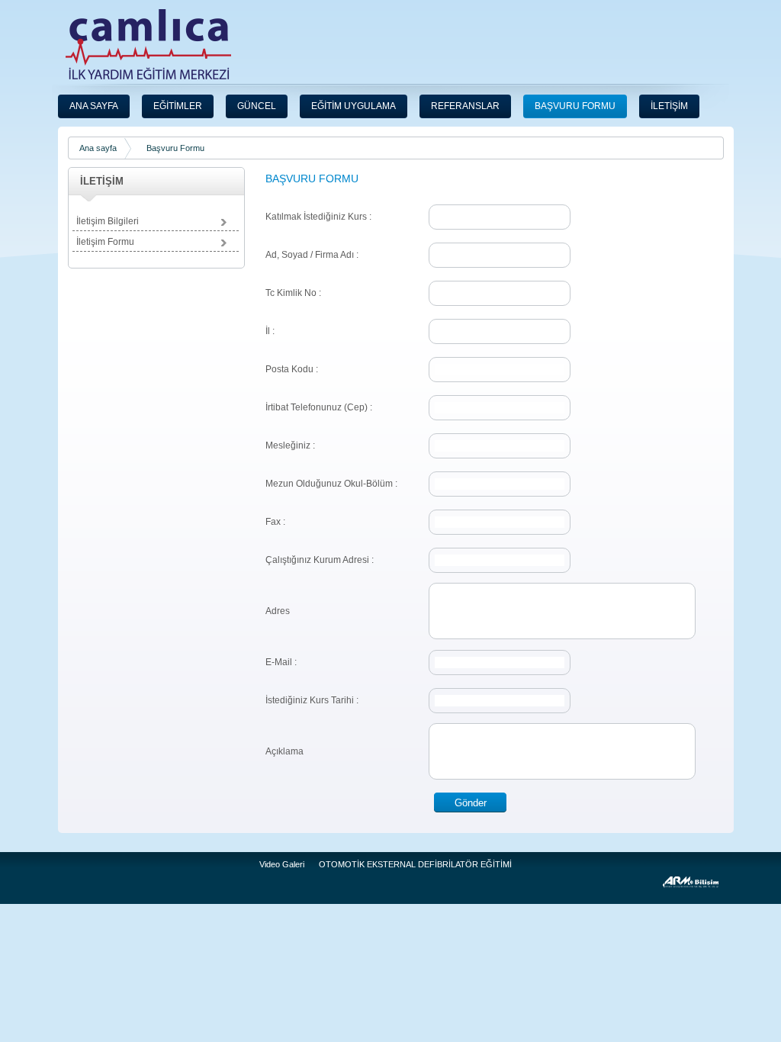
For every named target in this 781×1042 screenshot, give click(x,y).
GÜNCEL (256, 106)
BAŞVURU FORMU (575, 106)
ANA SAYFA (93, 106)
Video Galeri (281, 864)
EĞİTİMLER (177, 106)
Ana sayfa (98, 148)
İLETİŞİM (669, 106)
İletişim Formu (105, 241)
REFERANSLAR (465, 106)
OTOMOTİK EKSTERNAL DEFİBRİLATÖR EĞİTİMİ (415, 864)
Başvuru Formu (175, 148)
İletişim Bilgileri (107, 221)
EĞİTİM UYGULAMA (353, 106)
